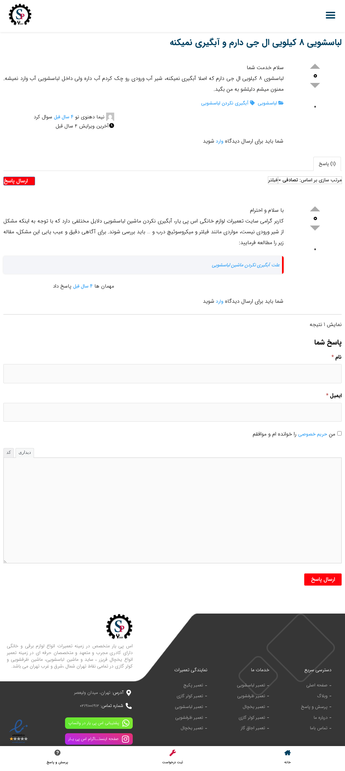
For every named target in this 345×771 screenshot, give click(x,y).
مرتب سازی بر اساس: (312, 180)
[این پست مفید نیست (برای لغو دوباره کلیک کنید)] (315, 85)
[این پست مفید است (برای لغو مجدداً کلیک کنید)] (315, 66)
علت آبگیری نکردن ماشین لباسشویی (246, 265)
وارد (219, 141)
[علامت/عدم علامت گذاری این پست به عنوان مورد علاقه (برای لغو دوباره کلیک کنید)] (315, 98)
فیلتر (273, 180)
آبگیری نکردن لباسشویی (225, 103)
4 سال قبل (63, 117)
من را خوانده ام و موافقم (294, 434)
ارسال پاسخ (16, 181)
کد (8, 452)
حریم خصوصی (312, 434)
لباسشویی (268, 103)
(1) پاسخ (327, 164)
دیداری (25, 452)
